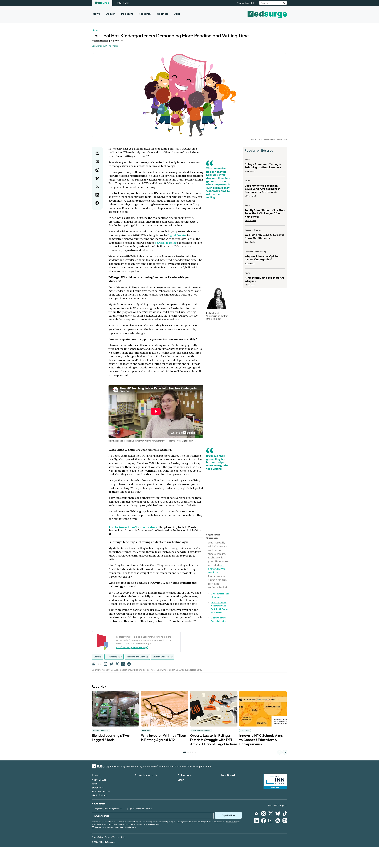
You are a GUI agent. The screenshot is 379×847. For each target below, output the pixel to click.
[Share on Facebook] (97, 203)
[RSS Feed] (93, 664)
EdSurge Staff (250, 196)
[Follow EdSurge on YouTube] (270, 820)
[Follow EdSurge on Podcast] (284, 820)
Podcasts (127, 13)
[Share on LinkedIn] (97, 195)
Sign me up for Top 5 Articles (140, 809)
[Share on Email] (97, 161)
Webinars (162, 13)
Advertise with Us (146, 775)
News (96, 13)
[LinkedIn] (123, 664)
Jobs (177, 13)
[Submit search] (284, 3)
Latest (181, 779)
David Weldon (250, 171)
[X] (117, 664)
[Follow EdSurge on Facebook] (263, 820)
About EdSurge (100, 779)
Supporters (97, 787)
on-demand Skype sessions (217, 568)
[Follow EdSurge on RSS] (256, 813)
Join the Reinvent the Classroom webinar (133, 527)
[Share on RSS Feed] (97, 153)
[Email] (99, 664)
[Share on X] (97, 186)
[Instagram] (105, 664)
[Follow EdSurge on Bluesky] (277, 813)
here (153, 669)
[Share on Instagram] (97, 170)
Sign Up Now (228, 815)
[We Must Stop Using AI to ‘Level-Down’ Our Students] (265, 237)
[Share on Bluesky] (97, 178)
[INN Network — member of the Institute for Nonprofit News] (275, 781)
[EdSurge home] (102, 3)
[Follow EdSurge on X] (270, 813)
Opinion (110, 13)
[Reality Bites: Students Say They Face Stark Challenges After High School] (265, 213)
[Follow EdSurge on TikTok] (284, 813)
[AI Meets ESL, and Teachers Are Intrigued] (265, 278)
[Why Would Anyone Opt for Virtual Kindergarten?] (265, 258)
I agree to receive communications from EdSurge (116, 827)
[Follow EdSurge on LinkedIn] (256, 820)
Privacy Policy (97, 824)
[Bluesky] (111, 664)
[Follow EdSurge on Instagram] (263, 813)
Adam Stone (250, 285)
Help (123, 837)
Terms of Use (231, 822)
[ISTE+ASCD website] (122, 3)
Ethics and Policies (101, 791)
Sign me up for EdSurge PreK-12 (108, 809)
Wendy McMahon (101, 41)
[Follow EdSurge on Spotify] (277, 820)
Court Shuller (250, 242)
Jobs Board (228, 775)
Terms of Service (112, 837)
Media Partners (99, 795)
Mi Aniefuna (249, 263)
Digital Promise (177, 235)
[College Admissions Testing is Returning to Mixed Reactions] (265, 166)
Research (145, 13)
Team (95, 783)
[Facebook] (129, 664)
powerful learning (166, 242)
